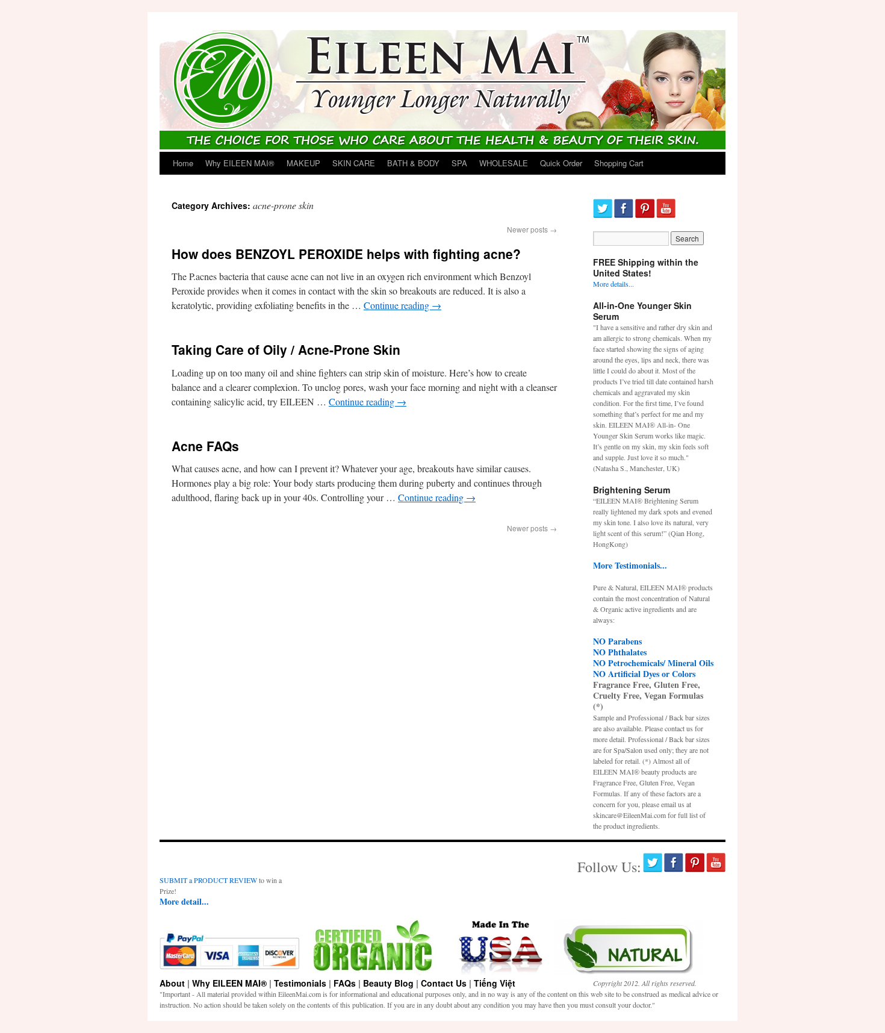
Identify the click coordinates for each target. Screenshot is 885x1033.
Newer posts (532, 229)
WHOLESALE (503, 163)
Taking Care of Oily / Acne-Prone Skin (286, 349)
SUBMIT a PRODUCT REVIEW (208, 880)
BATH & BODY (413, 163)
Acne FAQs (205, 446)
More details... (613, 284)
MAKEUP (303, 163)
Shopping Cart (619, 163)
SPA (459, 163)
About (172, 983)
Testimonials (300, 983)
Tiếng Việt (494, 983)
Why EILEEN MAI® (240, 163)
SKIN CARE (353, 163)
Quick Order (561, 163)
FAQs (345, 983)
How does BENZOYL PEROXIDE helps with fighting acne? (346, 254)
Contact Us (444, 983)
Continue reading (402, 305)
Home (183, 163)
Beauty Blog (388, 983)
